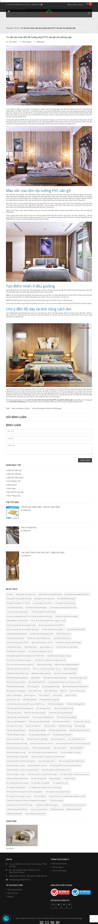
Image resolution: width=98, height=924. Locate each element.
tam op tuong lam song (15, 739)
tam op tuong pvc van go (21, 408)
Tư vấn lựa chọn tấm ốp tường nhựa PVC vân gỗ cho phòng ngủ (39, 37)
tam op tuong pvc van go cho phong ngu (47, 408)
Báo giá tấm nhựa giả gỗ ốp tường (19, 598)
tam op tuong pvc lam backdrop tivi (71, 761)
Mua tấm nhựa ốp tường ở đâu (65, 673)
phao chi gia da (29, 695)
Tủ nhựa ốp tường (56, 800)
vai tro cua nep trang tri (39, 809)
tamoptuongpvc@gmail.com (19, 880)
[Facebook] (53, 906)
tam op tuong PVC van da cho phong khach (65, 765)
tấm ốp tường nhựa (58, 739)
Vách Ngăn (11, 488)
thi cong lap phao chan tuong (17, 783)
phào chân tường (50, 691)
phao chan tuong (35, 691)
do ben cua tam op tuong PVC (53, 629)
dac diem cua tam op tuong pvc (66, 616)
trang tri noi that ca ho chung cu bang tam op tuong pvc (26, 800)
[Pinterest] (69, 906)
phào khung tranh (29, 699)
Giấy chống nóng (30, 647)
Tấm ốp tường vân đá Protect (17, 778)
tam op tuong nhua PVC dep (17, 743)
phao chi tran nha (13, 699)
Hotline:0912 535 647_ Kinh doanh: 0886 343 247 (28, 876)
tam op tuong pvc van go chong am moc (74, 774)
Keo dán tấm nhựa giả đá (16, 651)
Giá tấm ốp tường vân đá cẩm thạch (68, 642)
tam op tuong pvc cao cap (16, 752)
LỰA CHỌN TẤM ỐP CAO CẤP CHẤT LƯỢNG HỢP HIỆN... (43, 553)
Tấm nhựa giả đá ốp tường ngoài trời (20, 708)
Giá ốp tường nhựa (63, 634)
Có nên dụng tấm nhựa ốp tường (43, 612)
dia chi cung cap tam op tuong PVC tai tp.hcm (23, 629)
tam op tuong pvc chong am (71, 752)
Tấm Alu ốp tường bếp (55, 704)
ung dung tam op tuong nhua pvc (74, 805)
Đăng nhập (72, 5)
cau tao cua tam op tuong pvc (17, 612)
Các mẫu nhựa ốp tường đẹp (36, 607)
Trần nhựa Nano (40, 796)
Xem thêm (10, 848)
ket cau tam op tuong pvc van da (40, 651)
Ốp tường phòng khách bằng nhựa (75, 686)
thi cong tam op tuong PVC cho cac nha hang (45, 787)
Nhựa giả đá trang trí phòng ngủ (55, 678)
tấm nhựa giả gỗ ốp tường (63, 708)
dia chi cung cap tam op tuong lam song (21, 625)
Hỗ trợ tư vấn (13, 893)
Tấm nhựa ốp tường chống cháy (60, 713)
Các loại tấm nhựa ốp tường (65, 603)
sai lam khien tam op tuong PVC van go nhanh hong (25, 704)
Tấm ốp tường (80, 726)
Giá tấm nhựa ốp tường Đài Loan (39, 638)
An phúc (10, 594)
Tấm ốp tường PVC (76, 748)
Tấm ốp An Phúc (49, 726)
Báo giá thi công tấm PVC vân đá (18, 603)
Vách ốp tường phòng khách (17, 809)
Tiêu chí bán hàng (59, 871)
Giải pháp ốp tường (14, 647)
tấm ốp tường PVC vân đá (37, 765)
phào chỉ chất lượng (14, 695)
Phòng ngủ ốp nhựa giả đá (49, 699)
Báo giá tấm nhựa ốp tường (44, 598)
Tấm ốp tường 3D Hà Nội (57, 730)
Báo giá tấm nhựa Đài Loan (26, 594)
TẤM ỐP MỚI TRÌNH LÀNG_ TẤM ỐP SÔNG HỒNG (40, 507)
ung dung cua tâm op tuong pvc (47, 805)
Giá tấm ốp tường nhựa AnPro (17, 642)
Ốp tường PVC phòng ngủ (16, 691)
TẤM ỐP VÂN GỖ (14, 470)
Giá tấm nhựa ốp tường (15, 638)
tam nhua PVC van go (14, 726)
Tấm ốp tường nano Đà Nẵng (37, 739)
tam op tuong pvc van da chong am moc (56, 770)
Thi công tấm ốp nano (60, 783)
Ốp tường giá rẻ (33, 686)
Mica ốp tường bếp (70, 669)
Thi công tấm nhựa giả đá (40, 783)
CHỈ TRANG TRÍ (13, 481)
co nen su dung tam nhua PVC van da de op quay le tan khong (29, 616)
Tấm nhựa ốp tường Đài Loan (43, 717)
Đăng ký (80, 5)
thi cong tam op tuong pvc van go (19, 796)
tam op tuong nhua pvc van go (18, 748)
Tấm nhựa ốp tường (14, 713)
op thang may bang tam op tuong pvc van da (64, 682)
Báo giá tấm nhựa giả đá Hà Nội (50, 594)
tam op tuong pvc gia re (47, 761)
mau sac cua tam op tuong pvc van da (46, 669)
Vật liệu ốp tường (57, 809)
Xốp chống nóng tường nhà (35, 814)
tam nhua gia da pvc (43, 708)
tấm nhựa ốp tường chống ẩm (35, 713)
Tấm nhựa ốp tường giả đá (66, 717)
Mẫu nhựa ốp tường (44, 664)
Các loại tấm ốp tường (14, 607)
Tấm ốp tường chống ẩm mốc (39, 735)
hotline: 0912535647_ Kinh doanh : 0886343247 (24, 5)
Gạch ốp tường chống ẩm (76, 629)
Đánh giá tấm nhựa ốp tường (17, 620)
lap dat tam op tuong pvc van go (58, 656)
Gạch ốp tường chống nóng (16, 634)
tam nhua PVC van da (81, 721)
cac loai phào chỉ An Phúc (42, 603)
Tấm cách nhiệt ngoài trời (75, 704)
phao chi (63, 691)
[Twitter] (58, 906)
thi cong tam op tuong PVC (16, 787)
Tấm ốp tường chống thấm (62, 735)
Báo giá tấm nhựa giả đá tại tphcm (77, 594)
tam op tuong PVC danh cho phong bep (21, 761)
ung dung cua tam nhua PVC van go (20, 805)
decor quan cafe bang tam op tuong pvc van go (48, 620)
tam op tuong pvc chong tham (17, 757)
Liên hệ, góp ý (57, 867)
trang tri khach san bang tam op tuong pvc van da (67, 796)
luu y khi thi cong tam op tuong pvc (19, 660)
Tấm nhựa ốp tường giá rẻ (16, 721)
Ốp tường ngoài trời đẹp (50, 686)
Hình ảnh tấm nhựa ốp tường (67, 647)
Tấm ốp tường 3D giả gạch (16, 730)
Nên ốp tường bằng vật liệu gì (17, 678)
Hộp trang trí (12, 485)
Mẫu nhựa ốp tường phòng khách (67, 664)
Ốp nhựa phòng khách (37, 682)
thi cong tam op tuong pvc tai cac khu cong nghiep (25, 792)
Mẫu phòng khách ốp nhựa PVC (18, 669)
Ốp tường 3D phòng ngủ (15, 686)
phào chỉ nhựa (70, 695)
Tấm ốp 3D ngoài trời (33, 726)
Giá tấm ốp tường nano (62, 638)
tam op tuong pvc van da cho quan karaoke (22, 770)
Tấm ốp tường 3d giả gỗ (37, 730)
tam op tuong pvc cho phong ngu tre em (43, 752)
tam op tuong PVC (60, 748)
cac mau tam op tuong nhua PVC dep (63, 607)
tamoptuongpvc (55, 778)
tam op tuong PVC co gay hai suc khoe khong (48, 757)
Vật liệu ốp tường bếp (14, 814)
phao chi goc (57, 695)
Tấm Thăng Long (13, 496)
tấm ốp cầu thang (65, 726)
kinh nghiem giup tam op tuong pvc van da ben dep (25, 656)
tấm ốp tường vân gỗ (38, 778)
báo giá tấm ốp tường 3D (66, 598)
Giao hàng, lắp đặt (15, 890)
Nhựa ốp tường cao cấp (78, 678)
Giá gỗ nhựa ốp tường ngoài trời (41, 634)
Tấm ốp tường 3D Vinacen (16, 735)
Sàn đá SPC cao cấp (15, 492)
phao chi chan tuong (77, 691)
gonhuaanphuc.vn (46, 647)
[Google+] (64, 906)
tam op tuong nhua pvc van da (42, 743)
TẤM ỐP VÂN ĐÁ (14, 474)
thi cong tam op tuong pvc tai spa (58, 792)
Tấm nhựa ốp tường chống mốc (18, 717)
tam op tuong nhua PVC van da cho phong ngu (73, 743)
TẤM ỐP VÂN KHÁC (15, 478)
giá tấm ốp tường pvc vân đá (42, 642)
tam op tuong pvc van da (16, 765)
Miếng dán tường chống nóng (17, 673)
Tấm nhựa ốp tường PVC (61, 721)
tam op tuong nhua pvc (76, 739)
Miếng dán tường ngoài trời (41, 673)
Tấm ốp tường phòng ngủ (41, 748)
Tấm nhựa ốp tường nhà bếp (39, 721)
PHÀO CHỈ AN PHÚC (29, 528)
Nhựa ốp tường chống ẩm (16, 682)
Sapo (80, 918)
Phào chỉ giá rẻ (44, 695)
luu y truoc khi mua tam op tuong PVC (20, 664)
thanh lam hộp (69, 778)
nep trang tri (35, 678)
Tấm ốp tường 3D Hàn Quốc (79, 730)
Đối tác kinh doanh (59, 864)
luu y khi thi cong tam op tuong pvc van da (50, 660)
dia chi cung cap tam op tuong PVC (51, 625)
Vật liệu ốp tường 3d (73, 809)
